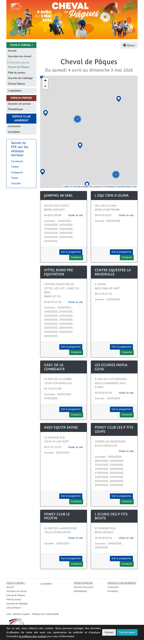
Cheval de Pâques (19, 66)
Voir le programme (71, 252)
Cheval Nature (16, 83)
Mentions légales (21, 614)
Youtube (16, 183)
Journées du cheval (19, 56)
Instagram (17, 172)
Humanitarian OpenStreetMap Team (120, 186)
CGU (8, 614)
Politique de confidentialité (45, 614)
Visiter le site (75, 215)
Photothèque (15, 109)
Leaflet (66, 186)
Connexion (14, 126)
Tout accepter (127, 632)
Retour (130, 45)
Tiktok (14, 177)
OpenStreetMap (80, 186)
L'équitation (15, 90)
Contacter (76, 257)
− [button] (45, 86)
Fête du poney (16, 72)
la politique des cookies (32, 636)
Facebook (17, 161)
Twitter (15, 166)
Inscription (14, 131)
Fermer (109, 632)
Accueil (12, 50)
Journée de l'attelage (20, 77)
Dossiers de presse (19, 103)
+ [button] (45, 80)
